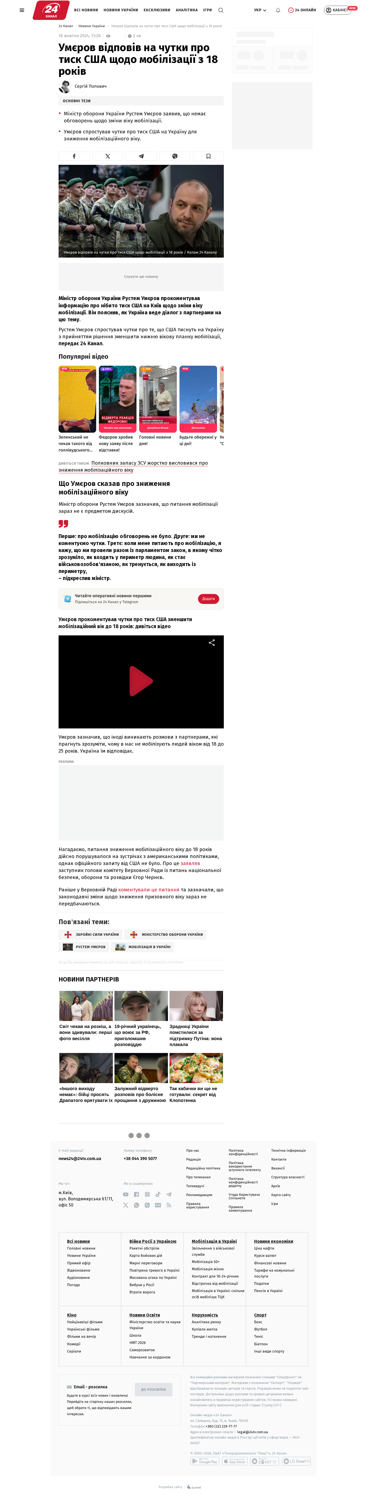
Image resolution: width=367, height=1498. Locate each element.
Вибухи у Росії (141, 1285)
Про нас (192, 1150)
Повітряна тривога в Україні (154, 1270)
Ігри (207, 10)
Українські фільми (83, 1329)
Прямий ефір (79, 1263)
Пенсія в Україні (268, 1291)
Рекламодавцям (199, 1195)
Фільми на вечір (81, 1336)
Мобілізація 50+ (206, 1261)
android (204, 1461)
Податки (261, 1283)
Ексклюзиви (157, 10)
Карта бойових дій (145, 1255)
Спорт (260, 1315)
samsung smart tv (296, 1461)
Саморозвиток (142, 1350)
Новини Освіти (144, 1315)
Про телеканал (198, 1177)
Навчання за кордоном (149, 1357)
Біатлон (261, 1344)
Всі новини (86, 10)
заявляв (190, 863)
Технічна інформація (288, 1150)
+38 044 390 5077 (140, 1158)
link (126, 1194)
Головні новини (81, 1248)
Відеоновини (78, 1270)
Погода (73, 1285)
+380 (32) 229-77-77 (221, 1426)
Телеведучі (195, 1186)
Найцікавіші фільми (85, 1322)
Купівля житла (204, 1329)
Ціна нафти (264, 1248)
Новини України (121, 10)
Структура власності (288, 1177)
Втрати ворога (142, 1292)
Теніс (258, 1336)
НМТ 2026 (137, 1342)
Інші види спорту (269, 1351)
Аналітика (187, 10)
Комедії (73, 1344)
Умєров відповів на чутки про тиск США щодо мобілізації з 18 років (166, 26)
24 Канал (66, 26)
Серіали (74, 1351)
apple (234, 1461)
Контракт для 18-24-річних (215, 1276)
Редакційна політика (203, 1168)
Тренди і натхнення (209, 1336)
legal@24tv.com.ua (253, 1432)
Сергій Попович (91, 86)
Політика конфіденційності (243, 1152)
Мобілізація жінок (208, 1269)
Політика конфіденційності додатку (243, 1182)
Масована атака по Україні (153, 1277)
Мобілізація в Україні (214, 1241)
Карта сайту (281, 1195)
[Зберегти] (208, 156)
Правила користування (197, 1205)
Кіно (72, 1315)
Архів (275, 1186)
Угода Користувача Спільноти (244, 1196)
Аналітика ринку (206, 1322)
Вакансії (278, 1168)
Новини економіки (273, 1241)
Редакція (193, 1159)
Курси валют (265, 1255)
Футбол (260, 1329)
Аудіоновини (78, 1277)
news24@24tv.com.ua (80, 1158)
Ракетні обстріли (144, 1248)
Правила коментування (240, 1208)
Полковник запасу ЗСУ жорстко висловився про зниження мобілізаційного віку (133, 466)
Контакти (278, 1159)
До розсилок (153, 1390)
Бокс (258, 1322)
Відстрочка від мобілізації (215, 1283)
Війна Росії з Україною (153, 1241)
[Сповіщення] (278, 10)
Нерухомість (205, 1315)
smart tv (264, 1461)
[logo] (51, 10)
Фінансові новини (270, 1263)
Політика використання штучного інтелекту (245, 1166)
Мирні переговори (145, 1263)
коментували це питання (148, 890)
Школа (135, 1335)
